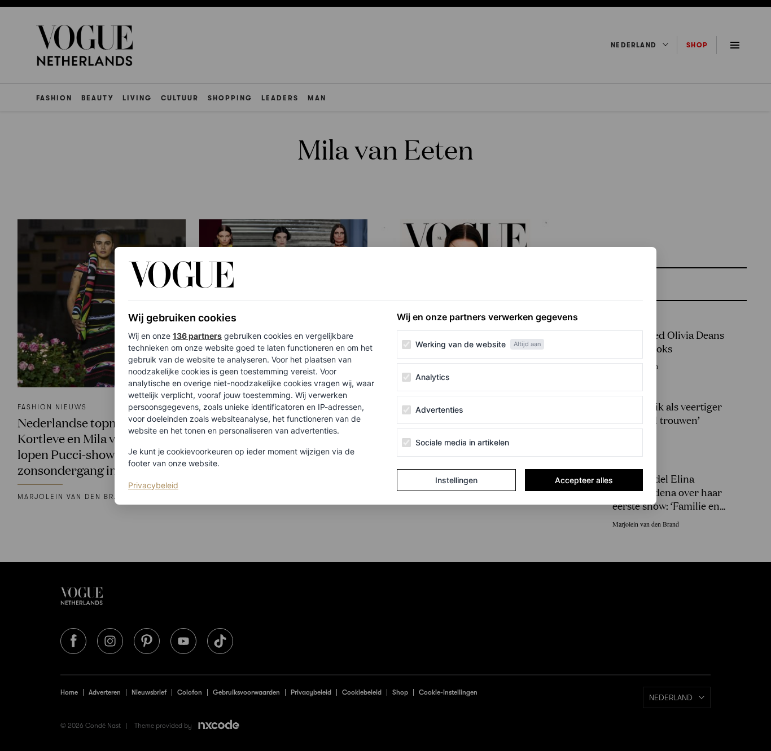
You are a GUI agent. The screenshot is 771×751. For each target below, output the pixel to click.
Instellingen (456, 480)
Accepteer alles (584, 480)
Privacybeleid (153, 485)
